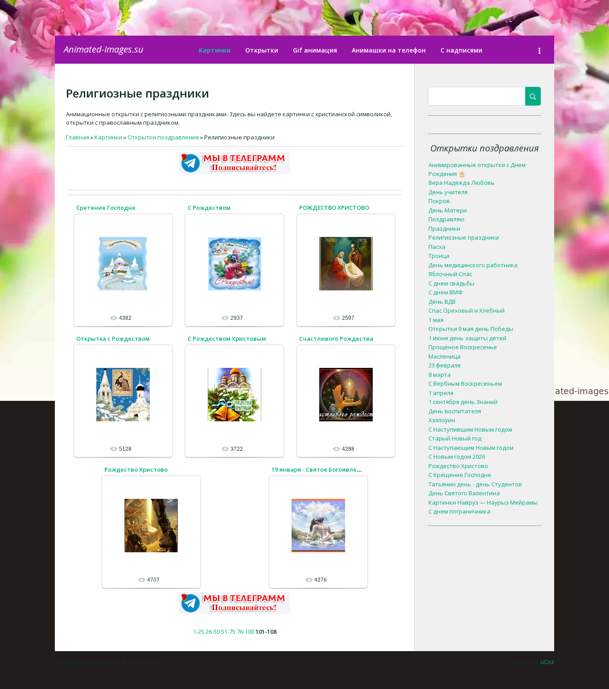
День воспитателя (454, 411)
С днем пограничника (459, 511)
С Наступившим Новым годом (470, 429)
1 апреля (440, 393)
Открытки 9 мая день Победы (470, 329)
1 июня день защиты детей (467, 338)
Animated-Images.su (104, 49)
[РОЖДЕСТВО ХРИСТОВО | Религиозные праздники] (346, 263)
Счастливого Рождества (336, 338)
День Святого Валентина (464, 493)
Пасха (436, 247)
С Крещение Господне (459, 475)
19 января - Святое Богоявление (320, 469)
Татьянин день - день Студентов (475, 484)
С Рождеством (209, 208)
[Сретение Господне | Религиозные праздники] (123, 263)
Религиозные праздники (463, 237)
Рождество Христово (136, 469)
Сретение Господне (106, 208)
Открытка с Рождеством (113, 338)
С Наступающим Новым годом (471, 448)
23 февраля (444, 365)
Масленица (444, 356)
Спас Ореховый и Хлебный (466, 310)
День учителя (448, 192)
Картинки (108, 137)
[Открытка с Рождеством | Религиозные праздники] (123, 394)
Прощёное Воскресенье (462, 347)
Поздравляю (446, 219)
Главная (77, 137)
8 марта (439, 375)
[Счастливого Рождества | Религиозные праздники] (346, 394)
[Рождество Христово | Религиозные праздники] (151, 525)
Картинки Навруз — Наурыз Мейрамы (483, 502)
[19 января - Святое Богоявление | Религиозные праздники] (318, 525)
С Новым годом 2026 (456, 457)
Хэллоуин (441, 420)
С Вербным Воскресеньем (465, 383)
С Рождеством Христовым (227, 338)
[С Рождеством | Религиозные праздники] (234, 263)
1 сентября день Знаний (463, 402)
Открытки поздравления (163, 137)
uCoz (547, 662)
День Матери (447, 210)
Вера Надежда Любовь (461, 183)
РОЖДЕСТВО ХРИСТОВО (334, 208)
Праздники (444, 228)
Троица (438, 256)
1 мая (436, 320)
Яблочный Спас (450, 274)
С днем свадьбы (451, 283)
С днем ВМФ (445, 292)
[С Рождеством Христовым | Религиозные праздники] (234, 394)
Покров (439, 201)
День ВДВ (442, 302)
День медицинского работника (473, 265)
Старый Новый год (454, 438)
